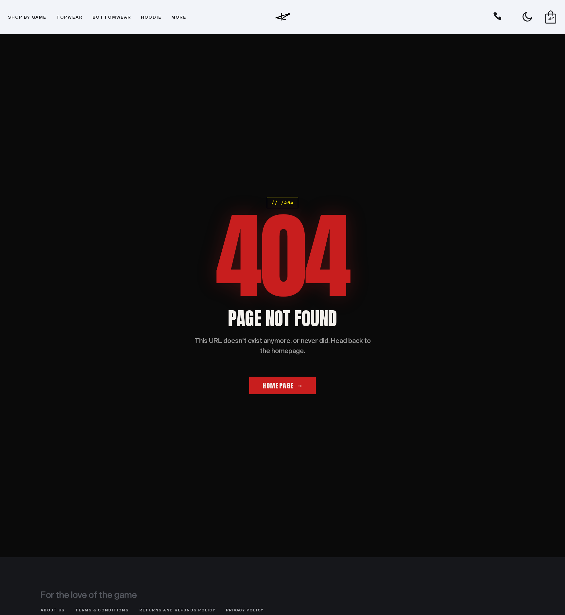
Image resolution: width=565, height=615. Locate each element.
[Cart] (550, 17)
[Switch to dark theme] (527, 17)
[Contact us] (498, 17)
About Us (53, 610)
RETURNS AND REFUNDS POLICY (177, 610)
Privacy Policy (245, 610)
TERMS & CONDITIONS (102, 610)
